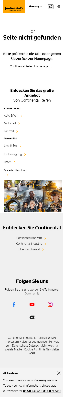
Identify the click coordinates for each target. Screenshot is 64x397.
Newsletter (52, 349)
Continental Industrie (29, 243)
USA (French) (52, 391)
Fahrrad (9, 131)
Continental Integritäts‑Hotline (27, 337)
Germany (34, 6)
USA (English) (32, 391)
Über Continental (29, 249)
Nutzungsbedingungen (34, 341)
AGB (32, 353)
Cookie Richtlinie (34, 349)
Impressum (12, 341)
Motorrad (10, 123)
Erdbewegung (13, 154)
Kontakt (51, 337)
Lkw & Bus (10, 145)
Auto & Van (11, 115)
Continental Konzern (29, 238)
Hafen (7, 162)
